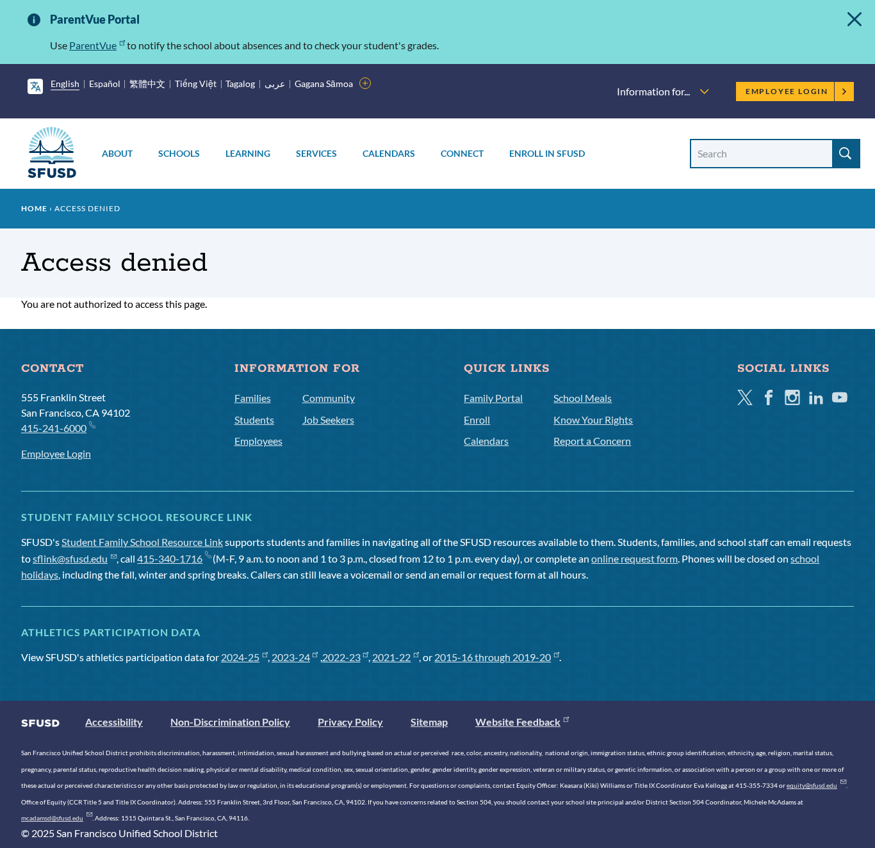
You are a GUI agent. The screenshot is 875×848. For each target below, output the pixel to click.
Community (328, 398)
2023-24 (291, 657)
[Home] (52, 154)
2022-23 (341, 657)
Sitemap (429, 722)
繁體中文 (147, 83)
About (117, 153)
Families (252, 398)
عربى (275, 83)
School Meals (582, 398)
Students (254, 419)
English (65, 83)
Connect (462, 153)
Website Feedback (517, 722)
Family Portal (493, 398)
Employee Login (787, 91)
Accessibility (114, 722)
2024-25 (240, 657)
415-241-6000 (53, 428)
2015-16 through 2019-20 (492, 657)
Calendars (389, 153)
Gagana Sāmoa (324, 83)
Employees (258, 441)
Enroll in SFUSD (547, 153)
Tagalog (240, 83)
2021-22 (391, 657)
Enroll (477, 419)
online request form (634, 558)
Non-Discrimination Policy (230, 722)
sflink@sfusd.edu (70, 558)
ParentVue (93, 45)
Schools (179, 153)
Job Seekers (328, 419)
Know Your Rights (593, 419)
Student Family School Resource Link (142, 542)
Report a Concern (592, 441)
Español (104, 83)
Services (316, 153)
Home (34, 208)
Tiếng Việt (196, 83)
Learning (247, 153)
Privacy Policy (350, 722)
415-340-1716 (169, 558)
